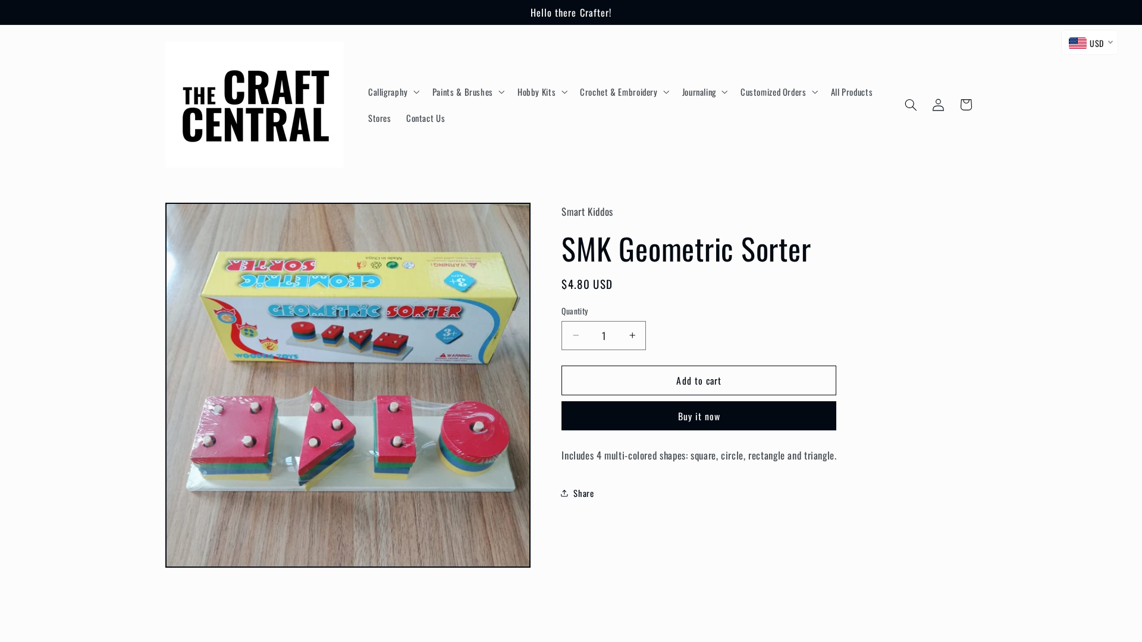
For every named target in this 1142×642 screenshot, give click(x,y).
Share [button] (583, 492)
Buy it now (699, 416)
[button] (392, 91)
